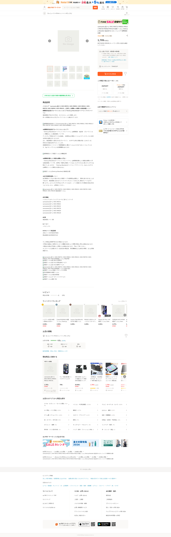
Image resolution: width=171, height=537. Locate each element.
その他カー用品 (78, 451)
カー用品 (70, 451)
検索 (95, 7)
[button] (127, 35)
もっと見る (121, 301)
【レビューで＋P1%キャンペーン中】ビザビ (65, 456)
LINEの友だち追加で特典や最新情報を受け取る (57, 95)
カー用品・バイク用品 (59, 451)
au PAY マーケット (47, 451)
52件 (63, 340)
